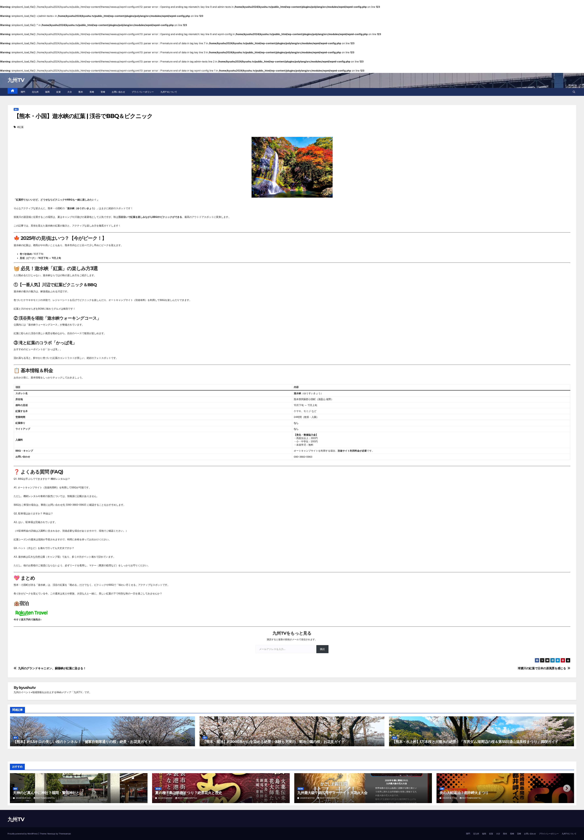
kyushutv (27, 687)
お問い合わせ (118, 92)
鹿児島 (158, 789)
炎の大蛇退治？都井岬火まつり (464, 792)
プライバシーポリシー (143, 92)
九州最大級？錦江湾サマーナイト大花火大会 (332, 792)
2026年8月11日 (165, 798)
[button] (574, 91)
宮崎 (103, 92)
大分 (69, 92)
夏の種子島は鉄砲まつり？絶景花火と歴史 (188, 792)
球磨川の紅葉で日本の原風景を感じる (542, 668)
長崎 (92, 92)
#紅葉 (20, 127)
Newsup (51, 833)
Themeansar (65, 833)
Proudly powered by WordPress (23, 833)
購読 (322, 649)
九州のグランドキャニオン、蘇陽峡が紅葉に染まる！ (52, 668)
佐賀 (58, 92)
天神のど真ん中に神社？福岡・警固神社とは (48, 792)
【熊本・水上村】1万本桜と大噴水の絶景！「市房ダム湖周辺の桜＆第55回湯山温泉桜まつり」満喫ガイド (475, 741)
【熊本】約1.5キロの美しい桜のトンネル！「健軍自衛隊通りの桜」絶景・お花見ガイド (82, 741)
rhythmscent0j (45, 798)
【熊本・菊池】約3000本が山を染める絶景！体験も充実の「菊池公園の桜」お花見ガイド (274, 741)
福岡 (47, 92)
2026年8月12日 (23, 798)
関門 (23, 92)
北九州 (35, 92)
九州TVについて (168, 92)
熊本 (80, 92)
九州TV (16, 80)
